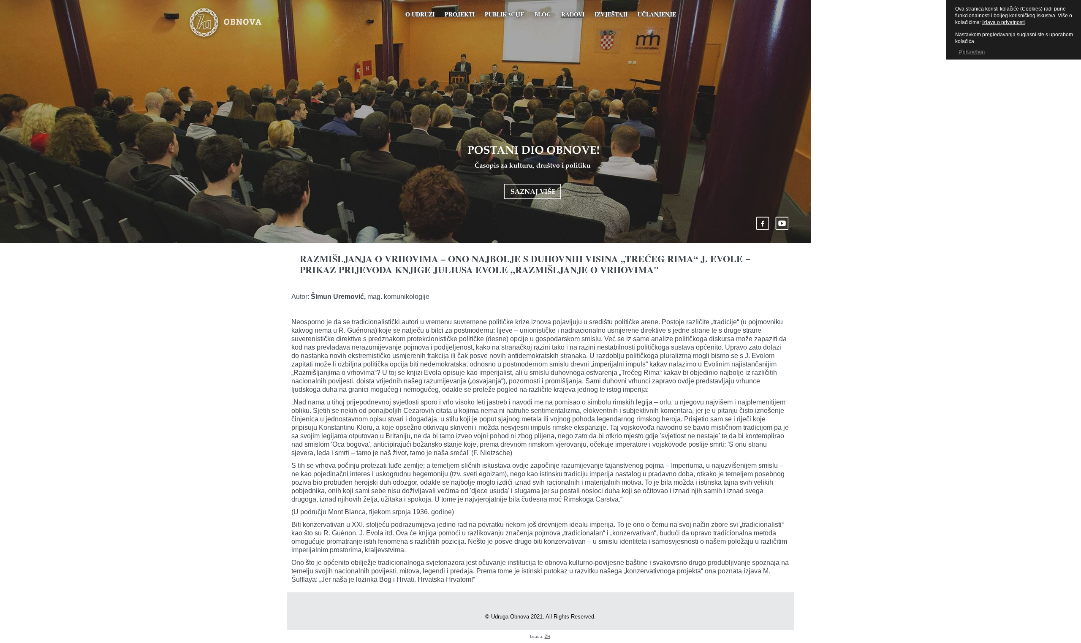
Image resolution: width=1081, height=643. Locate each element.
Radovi (572, 14)
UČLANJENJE (657, 14)
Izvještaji (611, 14)
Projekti (460, 14)
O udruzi (420, 14)
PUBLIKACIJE (504, 14)
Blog (542, 14)
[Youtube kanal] (782, 223)
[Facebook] (762, 223)
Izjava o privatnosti (1003, 22)
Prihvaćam (971, 52)
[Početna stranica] (238, 23)
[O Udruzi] (533, 172)
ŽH (547, 636)
